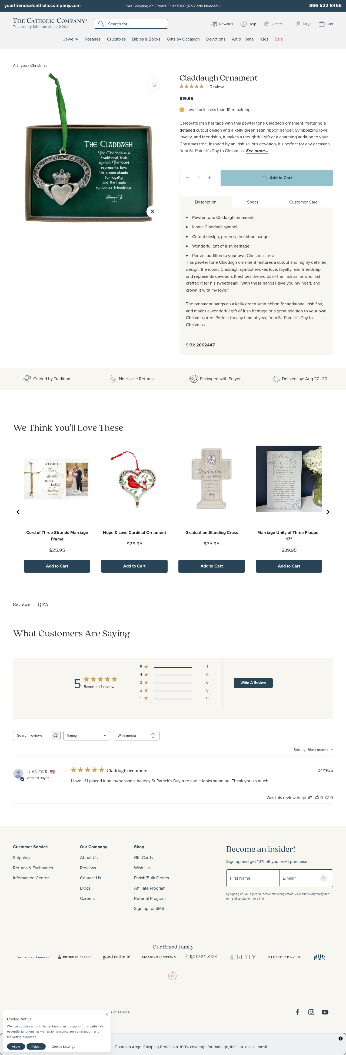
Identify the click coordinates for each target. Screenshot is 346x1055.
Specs (252, 202)
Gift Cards (143, 857)
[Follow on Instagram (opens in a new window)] (311, 1012)
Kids (264, 39)
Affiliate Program (149, 888)
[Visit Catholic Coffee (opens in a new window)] (75, 957)
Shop (139, 847)
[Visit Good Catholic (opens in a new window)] (117, 957)
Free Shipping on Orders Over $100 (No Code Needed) (173, 6)
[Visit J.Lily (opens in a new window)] (242, 957)
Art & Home (243, 39)
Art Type (20, 65)
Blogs (85, 888)
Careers (87, 898)
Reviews (88, 868)
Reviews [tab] (21, 604)
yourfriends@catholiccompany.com (42, 5)
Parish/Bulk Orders (151, 878)
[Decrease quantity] (187, 178)
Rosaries (93, 39)
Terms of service (116, 1012)
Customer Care (303, 202)
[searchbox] (32, 735)
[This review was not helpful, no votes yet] (327, 797)
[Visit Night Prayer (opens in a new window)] (284, 957)
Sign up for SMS (149, 908)
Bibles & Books (146, 39)
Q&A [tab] (43, 604)
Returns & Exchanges (33, 868)
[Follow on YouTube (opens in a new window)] (325, 1012)
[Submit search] (102, 24)
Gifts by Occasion (183, 39)
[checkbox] (154, 85)
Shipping (21, 857)
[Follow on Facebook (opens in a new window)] (297, 1012)
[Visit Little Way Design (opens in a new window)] (173, 976)
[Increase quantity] (210, 178)
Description (206, 202)
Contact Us (90, 878)
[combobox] (86, 735)
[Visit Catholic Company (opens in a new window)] (33, 957)
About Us (89, 857)
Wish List (142, 868)
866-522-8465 (325, 5)
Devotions (215, 39)
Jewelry (70, 39)
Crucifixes (116, 39)
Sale (279, 39)
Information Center (31, 878)
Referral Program (150, 898)
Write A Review (253, 682)
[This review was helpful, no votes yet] (317, 797)
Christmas (39, 65)
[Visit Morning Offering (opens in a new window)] (158, 957)
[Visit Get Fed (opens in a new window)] (319, 957)
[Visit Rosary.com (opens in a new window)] (200, 957)
